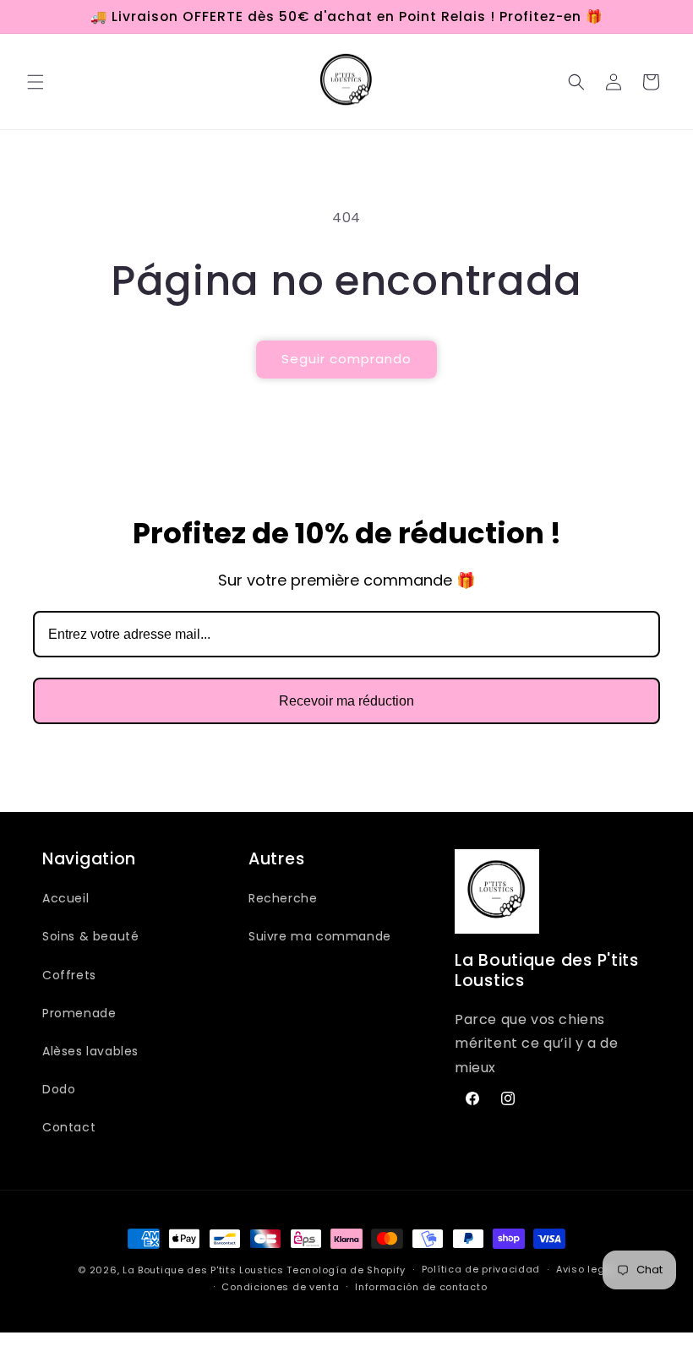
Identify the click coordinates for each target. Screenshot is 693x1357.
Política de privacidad (481, 1269)
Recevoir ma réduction (346, 701)
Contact (68, 1127)
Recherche (282, 898)
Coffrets (69, 975)
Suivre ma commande (319, 936)
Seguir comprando (346, 359)
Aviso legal (585, 1269)
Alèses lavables (90, 1051)
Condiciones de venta (280, 1287)
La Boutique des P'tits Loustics (203, 1270)
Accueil (65, 898)
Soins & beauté (90, 936)
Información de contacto (421, 1287)
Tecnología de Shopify (346, 1270)
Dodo (58, 1089)
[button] (35, 82)
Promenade (79, 1013)
